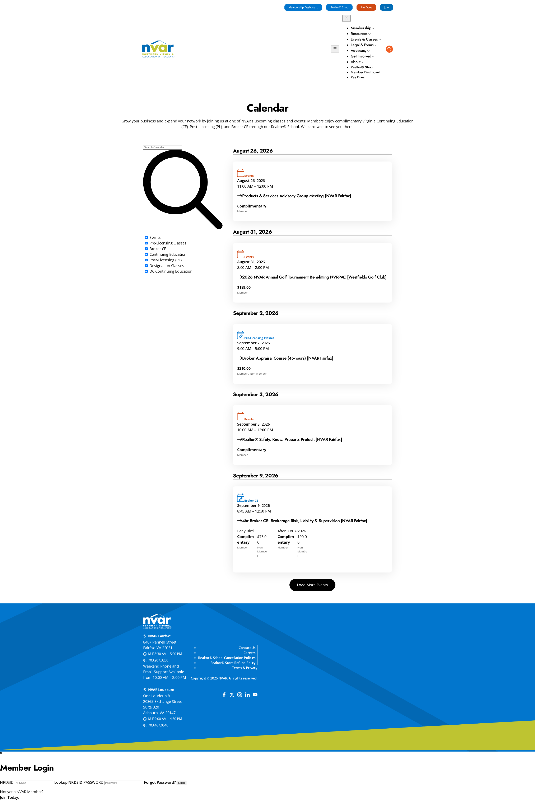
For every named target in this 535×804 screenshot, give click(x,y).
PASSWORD (93, 782)
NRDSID (7, 782)
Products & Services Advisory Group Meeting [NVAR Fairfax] (296, 196)
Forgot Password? (160, 782)
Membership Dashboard (303, 7)
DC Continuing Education (170, 271)
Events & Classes (364, 39)
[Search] (389, 49)
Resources (359, 33)
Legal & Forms (362, 45)
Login (181, 782)
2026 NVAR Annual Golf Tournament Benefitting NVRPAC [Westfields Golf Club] (314, 277)
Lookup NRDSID (68, 782)
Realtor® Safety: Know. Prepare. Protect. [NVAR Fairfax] (292, 439)
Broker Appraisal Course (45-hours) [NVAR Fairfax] (287, 358)
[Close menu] (346, 18)
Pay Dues (366, 7)
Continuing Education (167, 254)
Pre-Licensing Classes (167, 243)
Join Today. (9, 797)
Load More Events (312, 584)
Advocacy (359, 50)
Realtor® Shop (339, 7)
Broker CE (157, 248)
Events (154, 237)
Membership (361, 28)
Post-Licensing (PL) (164, 259)
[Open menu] (335, 49)
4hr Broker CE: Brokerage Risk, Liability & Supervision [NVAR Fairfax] (304, 521)
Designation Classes (166, 265)
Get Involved (361, 56)
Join (386, 7)
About (355, 62)
